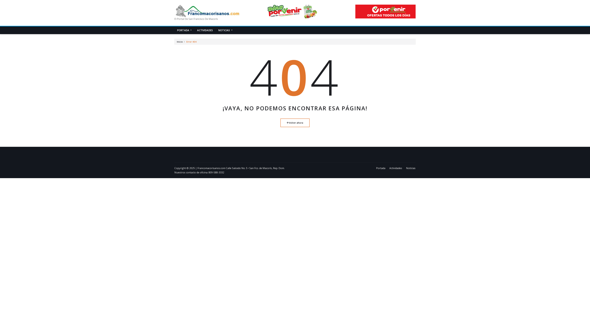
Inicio (180, 41)
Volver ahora (296, 122)
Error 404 (191, 41)
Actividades (205, 30)
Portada (183, 30)
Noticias (224, 30)
